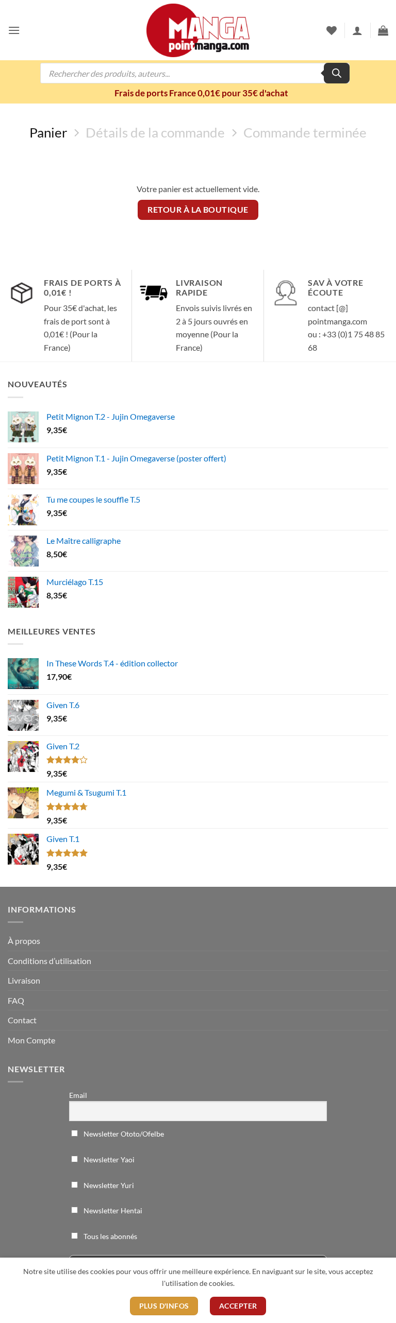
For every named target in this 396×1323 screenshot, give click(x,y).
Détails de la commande (155, 132)
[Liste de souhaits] (331, 30)
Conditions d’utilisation (49, 961)
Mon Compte (31, 1040)
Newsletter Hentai (112, 1210)
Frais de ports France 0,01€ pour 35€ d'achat (201, 93)
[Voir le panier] (383, 30)
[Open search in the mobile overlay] (195, 73)
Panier (48, 132)
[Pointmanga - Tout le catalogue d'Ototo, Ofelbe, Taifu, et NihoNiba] (198, 30)
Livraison (24, 980)
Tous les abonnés (109, 1236)
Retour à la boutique (197, 209)
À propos (24, 941)
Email (78, 1095)
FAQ (16, 1000)
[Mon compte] (357, 30)
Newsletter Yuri (108, 1185)
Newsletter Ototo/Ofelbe (123, 1133)
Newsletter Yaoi (108, 1159)
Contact (22, 1020)
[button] (14, 30)
